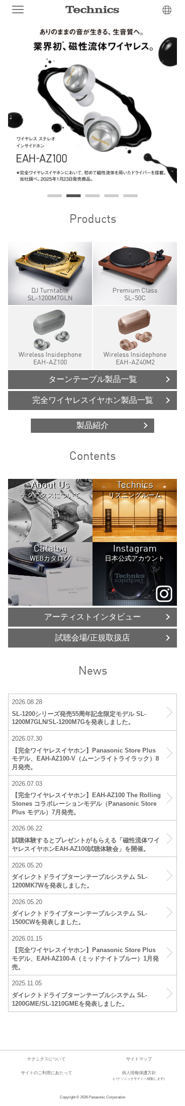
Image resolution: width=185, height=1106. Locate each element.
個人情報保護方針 (139, 1075)
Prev (20, 105)
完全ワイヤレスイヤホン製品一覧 (92, 400)
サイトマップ (139, 1059)
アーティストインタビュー (92, 616)
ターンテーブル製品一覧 (92, 379)
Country (167, 10)
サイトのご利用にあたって (46, 1072)
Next (164, 105)
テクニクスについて (46, 1059)
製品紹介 (92, 425)
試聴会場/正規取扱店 (92, 637)
